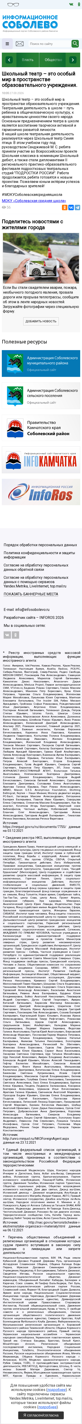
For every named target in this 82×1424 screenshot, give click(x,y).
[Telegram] (77, 207)
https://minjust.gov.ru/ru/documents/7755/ (34, 827)
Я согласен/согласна (41, 1415)
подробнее (56, 1390)
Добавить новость (41, 321)
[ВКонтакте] (71, 207)
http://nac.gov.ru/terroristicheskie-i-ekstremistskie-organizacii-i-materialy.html (41, 1224)
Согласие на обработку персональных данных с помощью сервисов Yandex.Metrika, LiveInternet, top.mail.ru (36, 581)
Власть (27, 60)
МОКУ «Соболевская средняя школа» (34, 201)
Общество (53, 60)
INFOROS (47, 617)
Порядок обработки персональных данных (40, 545)
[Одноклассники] (64, 207)
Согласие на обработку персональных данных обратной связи (36, 567)
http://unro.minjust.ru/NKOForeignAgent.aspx (36, 1139)
